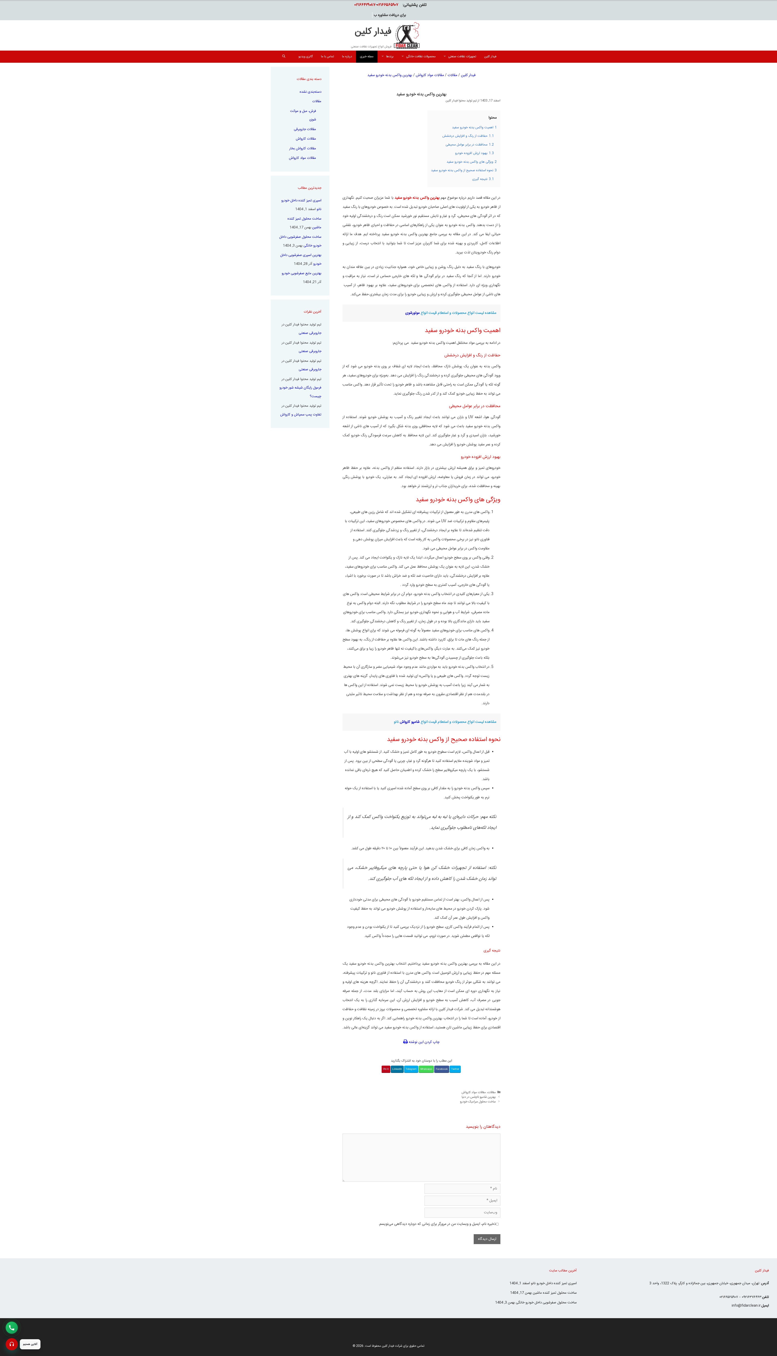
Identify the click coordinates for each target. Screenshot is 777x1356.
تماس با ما (327, 56)
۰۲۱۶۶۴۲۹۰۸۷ (365, 5)
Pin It (386, 1069)
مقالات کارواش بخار (302, 148)
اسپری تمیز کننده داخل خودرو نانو (554, 1283)
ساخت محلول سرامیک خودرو (478, 1101)
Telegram (411, 1069)
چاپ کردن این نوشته (423, 1042)
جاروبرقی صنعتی (310, 333)
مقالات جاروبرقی (305, 129)
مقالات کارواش (306, 139)
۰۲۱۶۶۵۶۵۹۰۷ (387, 5)
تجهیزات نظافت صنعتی (462, 56)
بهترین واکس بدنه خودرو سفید (389, 75)
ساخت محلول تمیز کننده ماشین (555, 1293)
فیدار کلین (373, 31)
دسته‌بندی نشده (310, 92)
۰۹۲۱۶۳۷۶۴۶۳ (751, 1297)
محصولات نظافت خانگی (421, 56)
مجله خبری (367, 56)
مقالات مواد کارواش (430, 75)
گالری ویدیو (305, 56)
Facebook (442, 1069)
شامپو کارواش (410, 722)
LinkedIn (397, 1069)
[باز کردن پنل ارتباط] (12, 1344)
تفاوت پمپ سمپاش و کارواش (300, 414)
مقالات (452, 75)
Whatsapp (426, 1069)
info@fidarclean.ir (746, 1305)
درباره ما (347, 56)
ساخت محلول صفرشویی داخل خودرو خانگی (546, 1302)
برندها (390, 56)
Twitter (455, 1069)
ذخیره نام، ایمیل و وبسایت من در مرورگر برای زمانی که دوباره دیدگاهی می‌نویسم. (437, 1224)
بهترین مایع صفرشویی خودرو (301, 273)
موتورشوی (412, 313)
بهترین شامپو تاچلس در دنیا (479, 1097)
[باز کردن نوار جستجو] (284, 57)
